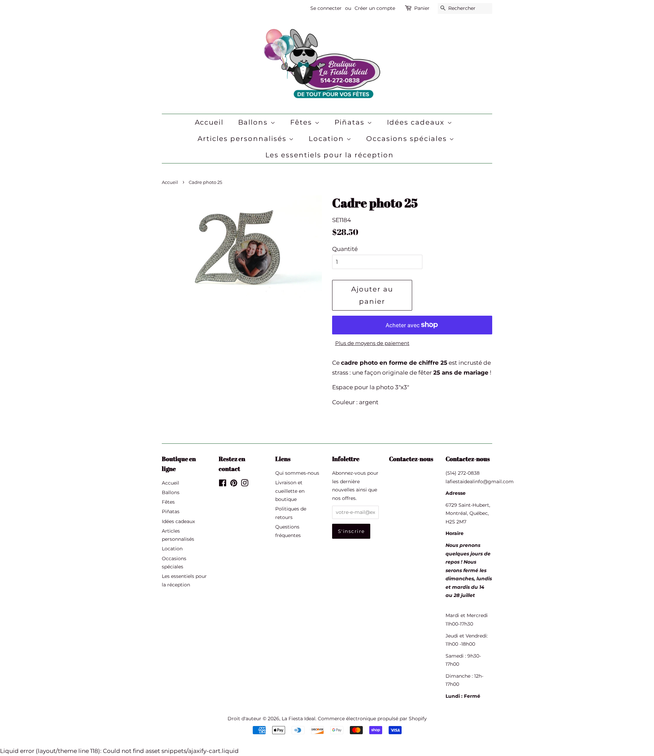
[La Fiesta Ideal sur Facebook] (223, 484)
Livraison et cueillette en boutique (290, 490)
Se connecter (326, 8)
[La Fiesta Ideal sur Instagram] (244, 484)
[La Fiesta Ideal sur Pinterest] (233, 484)
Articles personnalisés (243, 139)
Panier (422, 8)
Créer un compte (375, 8)
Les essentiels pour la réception (329, 155)
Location (327, 139)
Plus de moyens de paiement (372, 343)
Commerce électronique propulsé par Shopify (372, 718)
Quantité (345, 249)
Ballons (254, 122)
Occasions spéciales (407, 139)
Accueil (209, 122)
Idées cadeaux (417, 122)
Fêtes (302, 122)
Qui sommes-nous (297, 473)
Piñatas (350, 122)
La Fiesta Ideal (298, 718)
